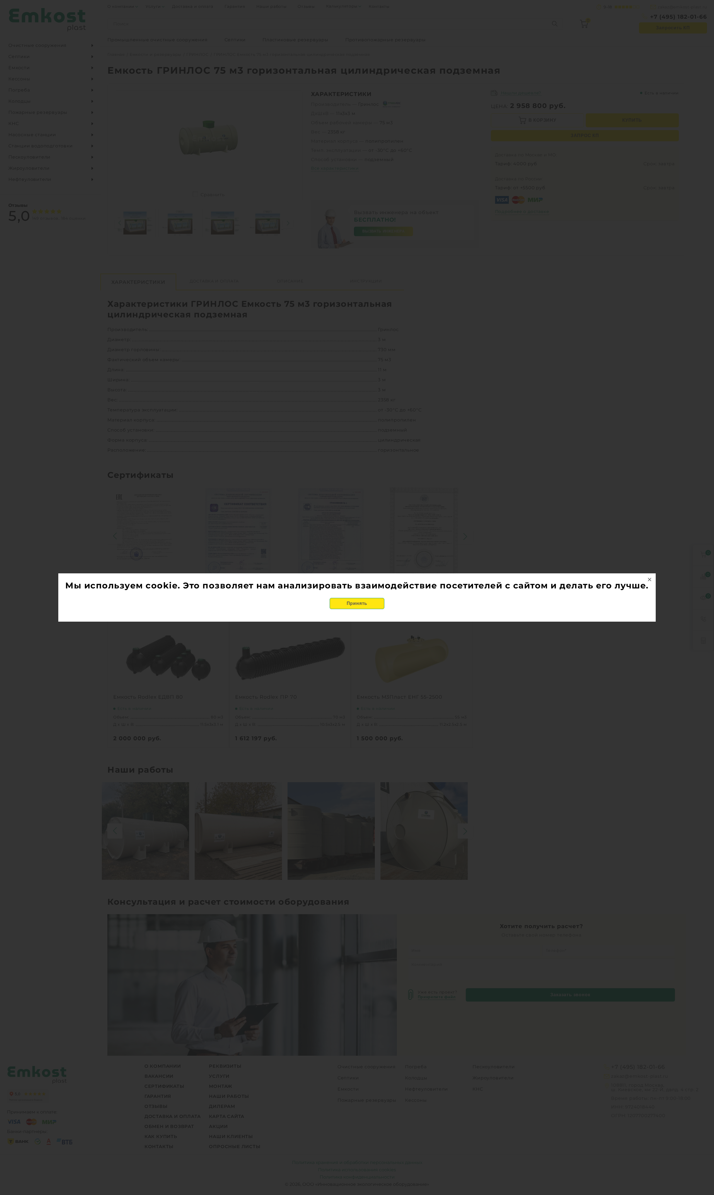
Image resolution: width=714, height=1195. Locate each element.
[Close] (649, 579)
